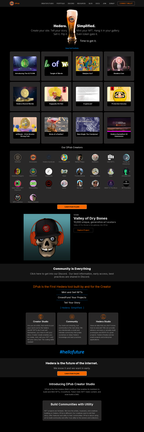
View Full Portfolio (72, 48)
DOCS (98, 3)
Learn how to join (72, 207)
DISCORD (71, 3)
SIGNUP (111, 3)
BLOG (91, 3)
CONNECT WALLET (126, 3)
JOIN (104, 3)
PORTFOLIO (61, 3)
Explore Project (83, 230)
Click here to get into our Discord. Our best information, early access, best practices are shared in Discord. (72, 275)
